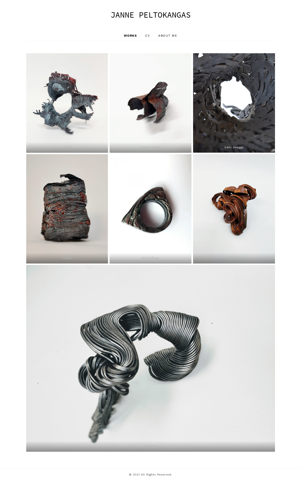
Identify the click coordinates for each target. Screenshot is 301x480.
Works (130, 35)
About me (167, 35)
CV (147, 35)
